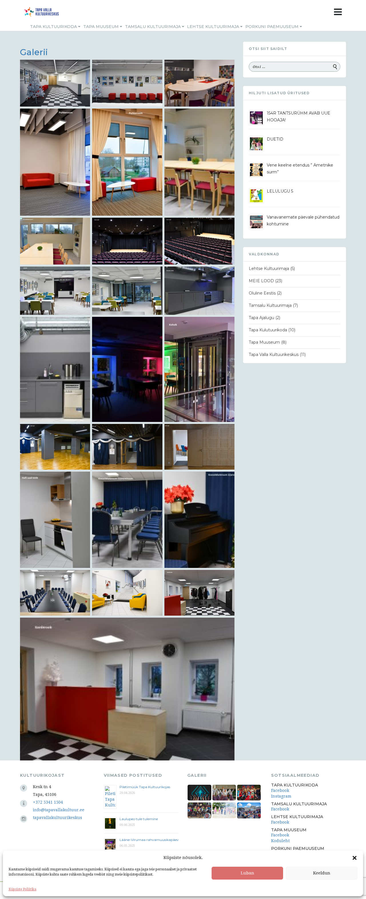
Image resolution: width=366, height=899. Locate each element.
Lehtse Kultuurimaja (213, 26)
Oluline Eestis (262, 293)
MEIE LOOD (261, 280)
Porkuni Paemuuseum (272, 26)
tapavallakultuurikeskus (57, 817)
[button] (354, 858)
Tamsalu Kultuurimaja (153, 26)
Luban (247, 873)
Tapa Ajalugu (261, 317)
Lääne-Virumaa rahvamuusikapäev (149, 840)
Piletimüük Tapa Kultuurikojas (145, 787)
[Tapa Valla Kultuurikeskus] (41, 12)
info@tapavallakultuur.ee (58, 810)
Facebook (280, 790)
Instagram (281, 796)
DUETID (275, 139)
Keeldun (321, 873)
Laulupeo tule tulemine (139, 819)
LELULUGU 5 (280, 191)
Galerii (34, 52)
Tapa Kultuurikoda (54, 26)
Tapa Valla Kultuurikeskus (274, 354)
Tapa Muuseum (101, 26)
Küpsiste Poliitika (22, 889)
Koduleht (280, 840)
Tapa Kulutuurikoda (268, 330)
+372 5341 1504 (48, 802)
